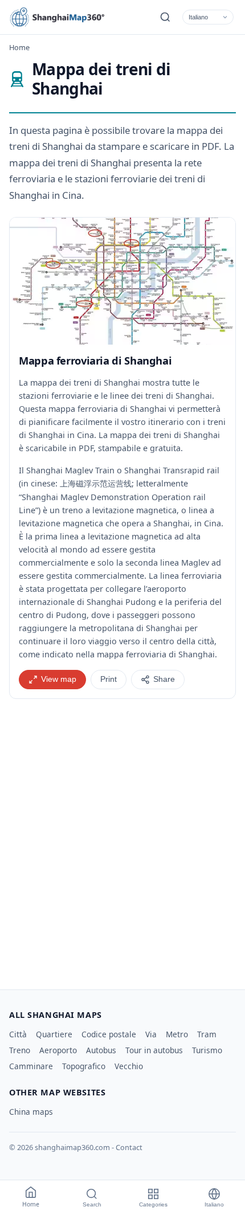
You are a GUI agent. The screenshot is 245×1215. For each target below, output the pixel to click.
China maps (31, 1111)
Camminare (31, 1066)
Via (151, 1034)
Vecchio (129, 1066)
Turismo (207, 1050)
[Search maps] (165, 17)
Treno (19, 1050)
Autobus (101, 1050)
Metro (177, 1034)
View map (58, 679)
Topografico (83, 1066)
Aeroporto (58, 1050)
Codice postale (108, 1034)
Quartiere (54, 1034)
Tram (207, 1034)
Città (18, 1034)
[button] (122, 281)
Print (108, 679)
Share (164, 679)
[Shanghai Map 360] (60, 17)
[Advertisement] (122, 839)
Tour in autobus (154, 1050)
